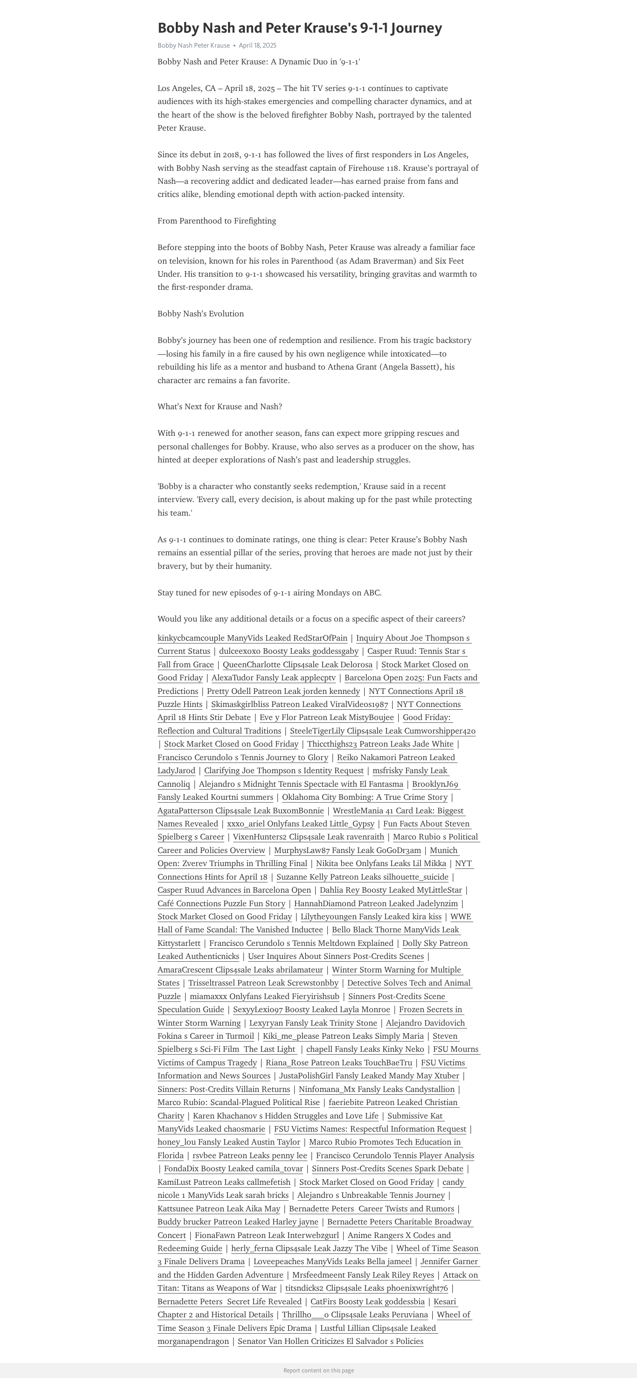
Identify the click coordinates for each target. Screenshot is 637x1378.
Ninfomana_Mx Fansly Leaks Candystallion (377, 1089)
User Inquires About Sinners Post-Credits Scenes (336, 956)
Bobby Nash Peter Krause (194, 45)
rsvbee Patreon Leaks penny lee (250, 1155)
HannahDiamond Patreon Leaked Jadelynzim (376, 903)
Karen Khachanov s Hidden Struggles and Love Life (286, 1116)
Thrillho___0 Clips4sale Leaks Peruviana (355, 1314)
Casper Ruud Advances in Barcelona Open (234, 890)
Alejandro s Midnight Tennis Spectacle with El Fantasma (301, 784)
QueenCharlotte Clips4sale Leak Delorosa (298, 664)
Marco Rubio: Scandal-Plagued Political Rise (239, 1102)
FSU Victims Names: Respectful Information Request (370, 1129)
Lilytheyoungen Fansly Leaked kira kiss (371, 916)
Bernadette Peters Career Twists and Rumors (371, 1208)
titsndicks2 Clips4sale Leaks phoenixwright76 (366, 1288)
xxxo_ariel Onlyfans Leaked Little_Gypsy (300, 823)
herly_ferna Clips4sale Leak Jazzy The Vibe (309, 1248)
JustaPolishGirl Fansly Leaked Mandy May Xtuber (369, 1075)
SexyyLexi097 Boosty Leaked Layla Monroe (311, 1009)
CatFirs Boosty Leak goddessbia (368, 1301)
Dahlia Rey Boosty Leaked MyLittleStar (391, 890)
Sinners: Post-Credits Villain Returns (224, 1089)
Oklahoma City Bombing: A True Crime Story (365, 797)
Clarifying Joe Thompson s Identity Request (284, 770)
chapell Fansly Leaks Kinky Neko (365, 1049)
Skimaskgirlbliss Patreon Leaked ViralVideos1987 (299, 704)
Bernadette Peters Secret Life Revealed (230, 1301)
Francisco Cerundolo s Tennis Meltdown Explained (301, 943)
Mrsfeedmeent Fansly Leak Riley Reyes (363, 1275)
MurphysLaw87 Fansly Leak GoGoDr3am (347, 850)
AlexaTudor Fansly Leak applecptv (274, 677)
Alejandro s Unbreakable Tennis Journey (371, 1195)
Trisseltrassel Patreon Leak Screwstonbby (263, 983)
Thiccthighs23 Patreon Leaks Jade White (380, 744)
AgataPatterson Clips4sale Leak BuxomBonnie (241, 810)
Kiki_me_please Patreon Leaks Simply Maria (343, 1036)
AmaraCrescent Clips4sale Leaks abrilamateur (240, 970)
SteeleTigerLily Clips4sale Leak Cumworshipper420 (383, 731)
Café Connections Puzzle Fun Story (221, 903)
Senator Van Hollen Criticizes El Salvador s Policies (330, 1341)
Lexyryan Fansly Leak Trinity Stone (313, 1023)
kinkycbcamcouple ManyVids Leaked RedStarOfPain (252, 638)
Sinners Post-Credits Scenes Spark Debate (388, 1168)
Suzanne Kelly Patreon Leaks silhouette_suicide (363, 877)
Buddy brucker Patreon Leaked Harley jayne (238, 1222)
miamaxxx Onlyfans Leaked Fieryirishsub (264, 996)
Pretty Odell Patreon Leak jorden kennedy (283, 691)
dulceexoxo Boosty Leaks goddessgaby (289, 651)
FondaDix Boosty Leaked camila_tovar (233, 1168)
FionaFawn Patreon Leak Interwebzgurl (267, 1235)
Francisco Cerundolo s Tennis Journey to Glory (243, 757)
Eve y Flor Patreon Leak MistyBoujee (327, 717)
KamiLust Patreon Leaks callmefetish (224, 1182)
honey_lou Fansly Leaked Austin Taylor (229, 1142)
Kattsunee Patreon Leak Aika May (219, 1208)
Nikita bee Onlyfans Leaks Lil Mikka (381, 863)
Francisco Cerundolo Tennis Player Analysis (395, 1155)
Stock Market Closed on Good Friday (231, 744)
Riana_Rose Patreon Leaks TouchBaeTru (339, 1062)
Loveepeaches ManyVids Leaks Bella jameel (333, 1261)
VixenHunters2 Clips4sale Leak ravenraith (308, 837)
